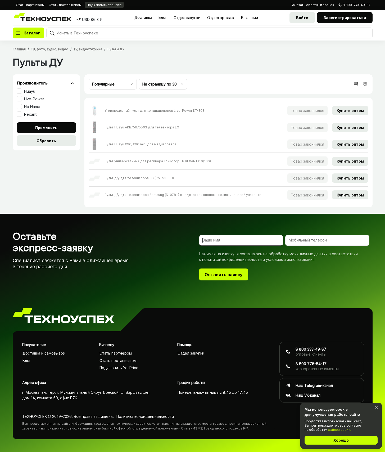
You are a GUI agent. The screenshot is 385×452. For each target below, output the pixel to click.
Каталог (32, 33)
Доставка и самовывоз (43, 353)
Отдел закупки (187, 17)
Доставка (143, 17)
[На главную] (63, 316)
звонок (312, 5)
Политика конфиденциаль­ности (145, 416)
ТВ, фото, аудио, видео (49, 49)
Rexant (30, 114)
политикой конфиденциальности (232, 259)
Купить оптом (350, 110)
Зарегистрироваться (345, 17)
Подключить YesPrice (104, 5)
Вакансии (249, 17)
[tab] (355, 84)
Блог (162, 17)
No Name (32, 106)
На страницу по (159, 84)
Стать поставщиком (65, 5)
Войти (302, 17)
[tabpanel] (228, 152)
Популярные (103, 84)
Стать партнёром (30, 5)
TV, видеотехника (88, 49)
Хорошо (341, 440)
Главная (19, 49)
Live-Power (34, 99)
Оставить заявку (223, 274)
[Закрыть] (376, 407)
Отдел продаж (220, 17)
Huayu (29, 91)
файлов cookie (339, 430)
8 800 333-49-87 (356, 5)
